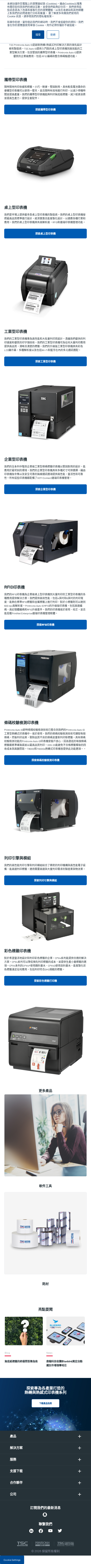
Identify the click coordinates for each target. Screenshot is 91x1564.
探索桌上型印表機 (45, 233)
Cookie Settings (12, 1559)
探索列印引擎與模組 (45, 880)
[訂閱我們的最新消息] (45, 1515)
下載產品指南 (45, 1403)
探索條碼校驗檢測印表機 (45, 760)
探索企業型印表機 (45, 489)
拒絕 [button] (52, 34)
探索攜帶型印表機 (45, 109)
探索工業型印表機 (45, 361)
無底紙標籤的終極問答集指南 (21, 1361)
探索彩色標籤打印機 (45, 980)
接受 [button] (38, 34)
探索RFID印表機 (45, 624)
